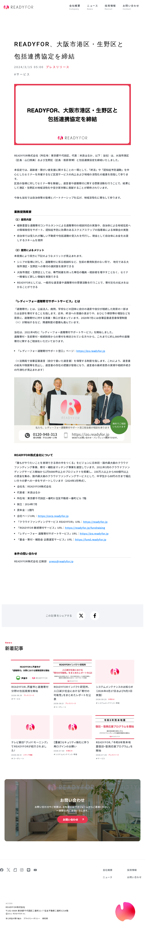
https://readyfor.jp (95, 522)
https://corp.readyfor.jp (53, 516)
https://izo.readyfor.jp (94, 533)
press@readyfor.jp (61, 561)
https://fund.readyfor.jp (90, 539)
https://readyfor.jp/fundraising (85, 527)
